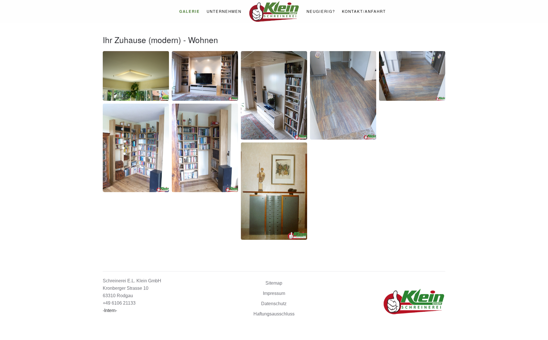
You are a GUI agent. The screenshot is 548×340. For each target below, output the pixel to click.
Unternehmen (224, 11)
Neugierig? (321, 11)
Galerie (189, 11)
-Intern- (110, 310)
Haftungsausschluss (274, 313)
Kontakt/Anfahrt (364, 11)
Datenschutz (274, 303)
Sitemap (273, 283)
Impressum (274, 293)
